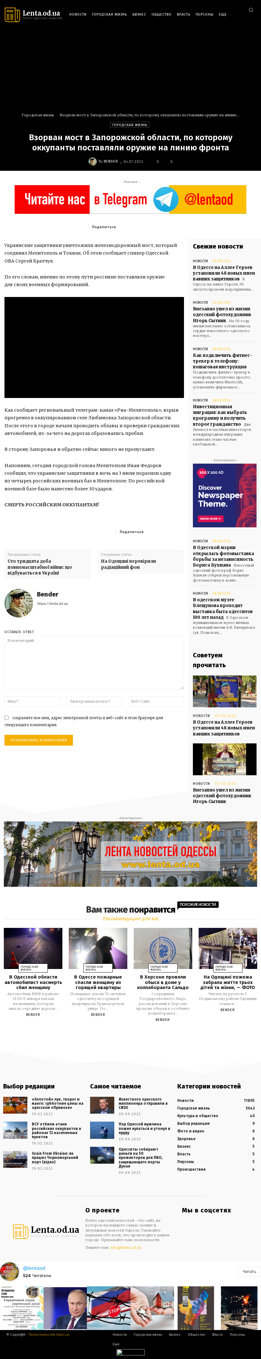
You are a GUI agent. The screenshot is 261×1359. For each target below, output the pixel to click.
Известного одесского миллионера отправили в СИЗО (143, 1103)
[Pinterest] (164, 226)
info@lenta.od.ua (125, 1247)
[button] (251, 10)
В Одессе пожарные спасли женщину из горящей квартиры (98, 982)
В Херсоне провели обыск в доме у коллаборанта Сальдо (163, 982)
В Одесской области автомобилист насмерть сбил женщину (33, 982)
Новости (200, 261)
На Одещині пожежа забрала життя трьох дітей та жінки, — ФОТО (228, 982)
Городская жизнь (38, 115)
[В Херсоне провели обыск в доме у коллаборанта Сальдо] (163, 948)
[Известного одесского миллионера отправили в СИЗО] (102, 1105)
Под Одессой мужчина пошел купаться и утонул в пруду (144, 1128)
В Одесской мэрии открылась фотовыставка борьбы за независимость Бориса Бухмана (223, 556)
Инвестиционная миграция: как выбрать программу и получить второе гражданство (220, 415)
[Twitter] (251, 35)
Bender (111, 161)
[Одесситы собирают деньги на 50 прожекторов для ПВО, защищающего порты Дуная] (102, 1155)
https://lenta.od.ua (52, 604)
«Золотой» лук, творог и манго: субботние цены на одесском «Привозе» (57, 1103)
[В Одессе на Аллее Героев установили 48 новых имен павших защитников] (225, 691)
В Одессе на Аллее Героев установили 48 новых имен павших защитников (224, 273)
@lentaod (34, 1268)
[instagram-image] (22, 1308)
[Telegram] (241, 35)
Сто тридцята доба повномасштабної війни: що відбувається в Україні (40, 567)
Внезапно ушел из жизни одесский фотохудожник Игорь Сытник (222, 314)
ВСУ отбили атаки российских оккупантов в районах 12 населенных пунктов (56, 1130)
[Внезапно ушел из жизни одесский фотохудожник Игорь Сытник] (225, 759)
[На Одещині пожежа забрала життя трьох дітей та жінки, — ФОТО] (228, 948)
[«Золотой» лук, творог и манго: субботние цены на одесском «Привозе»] (15, 1105)
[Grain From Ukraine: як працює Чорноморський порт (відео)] (15, 1159)
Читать (249, 1271)
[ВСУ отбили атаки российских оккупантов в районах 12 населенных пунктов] (15, 1130)
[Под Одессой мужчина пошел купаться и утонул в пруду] (102, 1130)
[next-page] (136, 1035)
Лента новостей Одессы (49, 1335)
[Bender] (93, 161)
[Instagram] (232, 35)
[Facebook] (222, 35)
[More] (177, 531)
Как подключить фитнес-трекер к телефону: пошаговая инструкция (222, 361)
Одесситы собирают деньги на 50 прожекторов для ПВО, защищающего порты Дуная (141, 1157)
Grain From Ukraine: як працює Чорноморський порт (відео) (55, 1157)
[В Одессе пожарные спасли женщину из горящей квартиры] (98, 948)
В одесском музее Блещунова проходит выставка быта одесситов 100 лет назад (223, 608)
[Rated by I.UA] (130, 1353)
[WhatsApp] (178, 226)
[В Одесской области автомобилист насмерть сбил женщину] (33, 948)
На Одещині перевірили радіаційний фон (128, 564)
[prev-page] (122, 1035)
